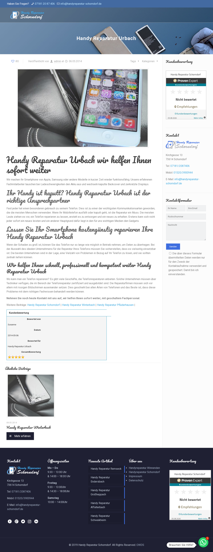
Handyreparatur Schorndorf (144, 472)
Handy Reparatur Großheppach (100, 492)
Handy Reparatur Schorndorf (43, 304)
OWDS (140, 544)
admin (57, 61)
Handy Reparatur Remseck (106, 468)
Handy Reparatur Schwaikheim (100, 518)
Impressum (135, 476)
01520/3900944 (183, 172)
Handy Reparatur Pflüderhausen (115, 304)
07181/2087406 (180, 166)
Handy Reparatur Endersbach (100, 479)
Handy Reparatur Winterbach (78, 304)
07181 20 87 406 (45, 3)
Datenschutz (136, 480)
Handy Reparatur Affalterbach (100, 505)
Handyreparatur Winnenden (144, 468)
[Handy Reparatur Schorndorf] (27, 15)
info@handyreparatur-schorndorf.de (81, 3)
